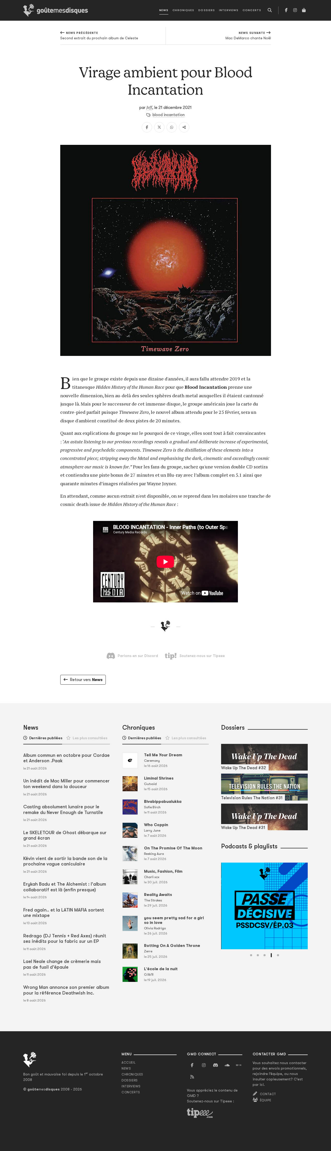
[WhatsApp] (172, 127)
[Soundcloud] (227, 1065)
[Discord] (215, 1065)
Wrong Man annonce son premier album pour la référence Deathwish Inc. (66, 990)
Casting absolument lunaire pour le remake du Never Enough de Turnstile (63, 809)
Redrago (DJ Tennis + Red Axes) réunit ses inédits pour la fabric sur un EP (64, 938)
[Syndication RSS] (192, 1077)
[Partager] (184, 127)
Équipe (265, 1100)
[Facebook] (286, 10)
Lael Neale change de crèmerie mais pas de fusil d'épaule (62, 964)
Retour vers (86, 679)
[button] (251, 955)
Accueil (129, 1062)
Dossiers (206, 10)
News (163, 10)
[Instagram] (295, 10)
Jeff (149, 107)
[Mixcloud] (239, 1065)
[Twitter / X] (159, 127)
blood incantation (169, 115)
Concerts (252, 10)
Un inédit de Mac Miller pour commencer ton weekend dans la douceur (66, 783)
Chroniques (183, 10)
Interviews (228, 10)
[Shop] (304, 10)
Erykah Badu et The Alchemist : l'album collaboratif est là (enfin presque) (64, 886)
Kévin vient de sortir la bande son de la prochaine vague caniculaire (65, 861)
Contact (268, 1094)
